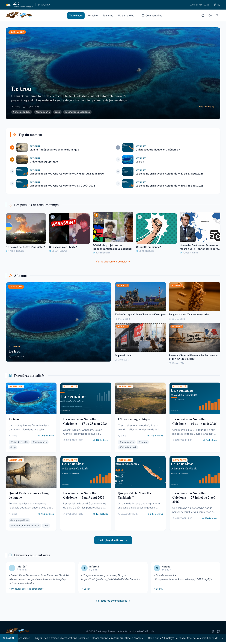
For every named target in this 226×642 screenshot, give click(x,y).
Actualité (92, 15)
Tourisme (108, 15)
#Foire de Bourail (128, 447)
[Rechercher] (203, 15)
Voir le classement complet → (113, 261)
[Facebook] (214, 4)
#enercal (142, 442)
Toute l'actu (75, 15)
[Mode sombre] (210, 15)
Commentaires (153, 15)
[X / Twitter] (219, 4)
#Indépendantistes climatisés (24, 525)
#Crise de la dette (22, 112)
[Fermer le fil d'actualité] (223, 638)
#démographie (42, 112)
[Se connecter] (217, 15)
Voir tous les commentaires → (113, 600)
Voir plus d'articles (111, 540)
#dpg (57, 112)
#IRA (46, 525)
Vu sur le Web (126, 15)
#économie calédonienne (77, 112)
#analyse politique (19, 520)
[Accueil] (19, 15)
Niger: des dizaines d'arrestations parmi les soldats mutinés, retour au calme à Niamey (72, 638)
